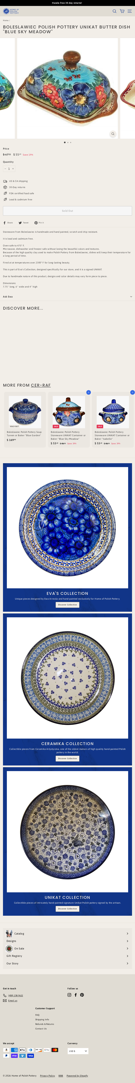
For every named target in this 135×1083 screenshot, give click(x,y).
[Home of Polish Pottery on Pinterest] (82, 995)
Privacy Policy (47, 1075)
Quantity (8, 161)
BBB (61, 1075)
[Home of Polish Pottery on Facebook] (76, 995)
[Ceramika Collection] (67, 678)
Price (6, 148)
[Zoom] (113, 134)
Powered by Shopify (77, 1075)
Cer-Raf (41, 385)
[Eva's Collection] (67, 527)
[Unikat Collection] (67, 831)
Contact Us (41, 1028)
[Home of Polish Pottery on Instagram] (69, 995)
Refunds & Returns (44, 1024)
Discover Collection (67, 605)
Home (6, 20)
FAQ (37, 1015)
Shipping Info (42, 1019)
